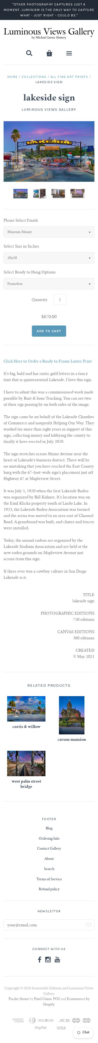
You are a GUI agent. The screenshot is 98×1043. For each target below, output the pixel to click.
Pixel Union (43, 999)
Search (49, 869)
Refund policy (49, 889)
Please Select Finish (21, 221)
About (49, 859)
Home (12, 77)
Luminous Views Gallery (49, 109)
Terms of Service (49, 879)
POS (56, 999)
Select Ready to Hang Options (30, 272)
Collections (34, 77)
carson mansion (72, 740)
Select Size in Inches (21, 247)
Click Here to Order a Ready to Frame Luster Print (48, 362)
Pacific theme (19, 999)
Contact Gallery (49, 849)
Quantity (40, 300)
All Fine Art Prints (69, 77)
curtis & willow (26, 727)
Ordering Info (49, 839)
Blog (49, 828)
